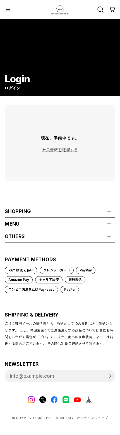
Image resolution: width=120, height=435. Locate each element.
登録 (109, 376)
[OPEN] (100, 9)
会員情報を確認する (60, 149)
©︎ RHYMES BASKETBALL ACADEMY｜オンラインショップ (60, 418)
